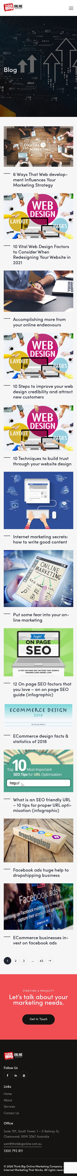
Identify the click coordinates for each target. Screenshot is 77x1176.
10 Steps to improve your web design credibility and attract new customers (43, 391)
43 (42, 960)
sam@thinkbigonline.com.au (23, 1144)
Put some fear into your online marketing (41, 617)
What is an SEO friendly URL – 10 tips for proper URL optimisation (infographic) (42, 805)
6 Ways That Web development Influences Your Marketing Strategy (40, 179)
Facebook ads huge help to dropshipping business (41, 872)
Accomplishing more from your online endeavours (39, 321)
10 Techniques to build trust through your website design (42, 460)
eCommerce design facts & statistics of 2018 (40, 738)
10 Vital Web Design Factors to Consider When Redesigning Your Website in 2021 (42, 254)
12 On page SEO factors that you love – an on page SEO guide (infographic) (42, 689)
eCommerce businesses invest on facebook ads (41, 940)
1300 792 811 (13, 1150)
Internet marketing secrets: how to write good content (40, 539)
